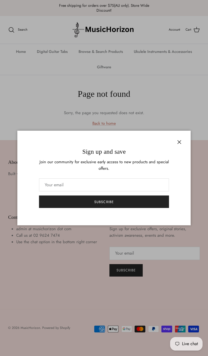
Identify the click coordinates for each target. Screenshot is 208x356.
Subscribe (103, 201)
